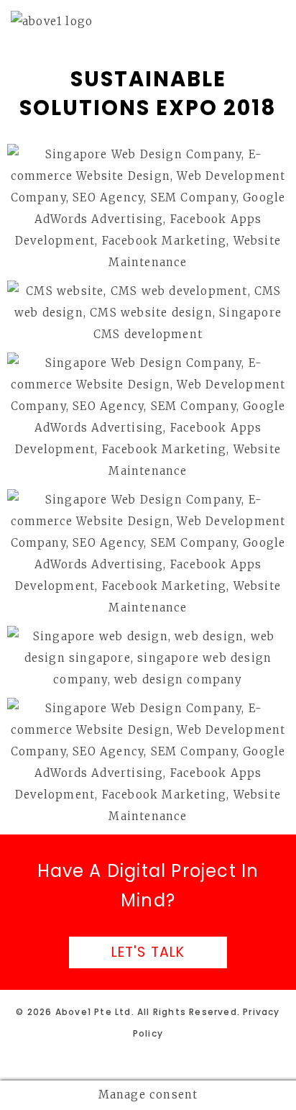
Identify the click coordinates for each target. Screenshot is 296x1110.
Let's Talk (148, 952)
